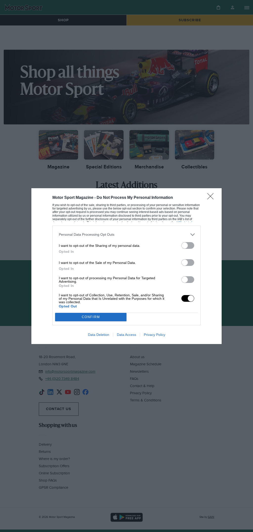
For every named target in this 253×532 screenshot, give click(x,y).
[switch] (187, 245)
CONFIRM (91, 317)
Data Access (126, 335)
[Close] (212, 198)
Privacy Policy (154, 335)
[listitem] (126, 234)
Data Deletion (98, 335)
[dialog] (126, 266)
